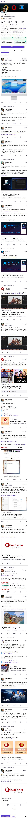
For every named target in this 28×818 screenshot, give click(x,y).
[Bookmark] (20, 102)
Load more (14, 808)
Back (4, 1)
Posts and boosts (5, 55)
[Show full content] (12, 42)
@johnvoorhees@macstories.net (7, 16)
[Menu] (25, 47)
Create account (5, 816)
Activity (5, 50)
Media (14, 50)
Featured (23, 50)
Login (13, 816)
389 (9, 22)
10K (2, 22)
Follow (12, 47)
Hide (25, 79)
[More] (26, 102)
